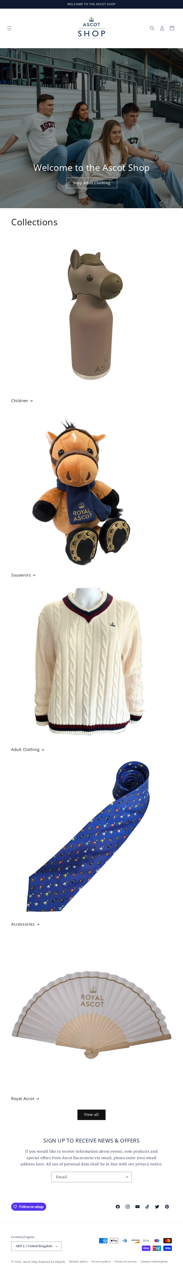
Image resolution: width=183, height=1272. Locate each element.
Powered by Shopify (52, 1261)
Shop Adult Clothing (91, 183)
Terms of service (125, 1261)
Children (19, 400)
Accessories (23, 924)
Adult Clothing (25, 749)
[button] (9, 28)
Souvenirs (21, 575)
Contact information (154, 1261)
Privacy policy (101, 1261)
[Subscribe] (126, 1177)
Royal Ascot (22, 1098)
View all (91, 1114)
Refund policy (78, 1261)
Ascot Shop (30, 1261)
